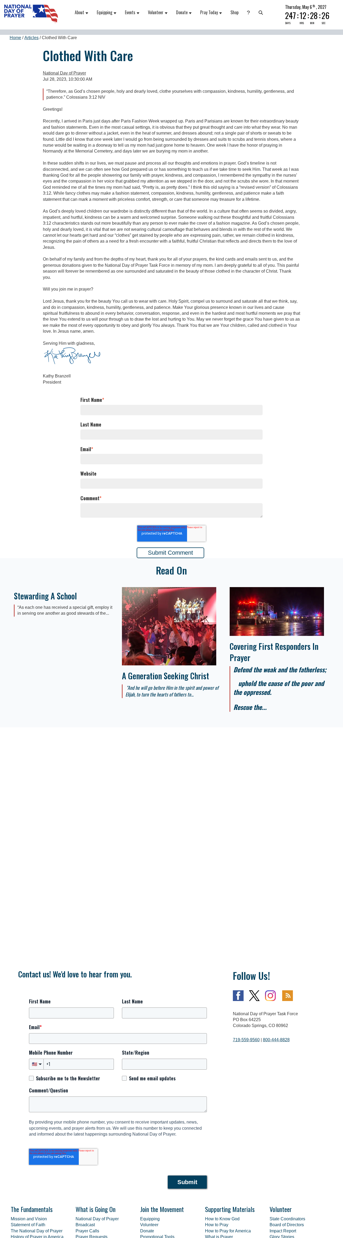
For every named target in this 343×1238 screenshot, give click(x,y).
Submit (187, 1182)
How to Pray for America (228, 1231)
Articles (31, 37)
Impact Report (283, 1231)
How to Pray (216, 1224)
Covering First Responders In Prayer (274, 652)
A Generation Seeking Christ (165, 676)
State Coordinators (287, 1219)
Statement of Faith (28, 1224)
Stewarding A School (45, 596)
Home (15, 37)
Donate (182, 12)
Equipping (104, 12)
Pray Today (209, 12)
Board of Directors (287, 1224)
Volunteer (155, 12)
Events (130, 12)
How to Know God (222, 1219)
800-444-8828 (276, 1039)
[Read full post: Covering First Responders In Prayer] (277, 634)
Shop (234, 12)
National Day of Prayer (64, 73)
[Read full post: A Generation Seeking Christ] (169, 664)
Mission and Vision (29, 1219)
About (79, 12)
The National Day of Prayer (36, 1231)
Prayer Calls (87, 1231)
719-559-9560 (246, 1039)
